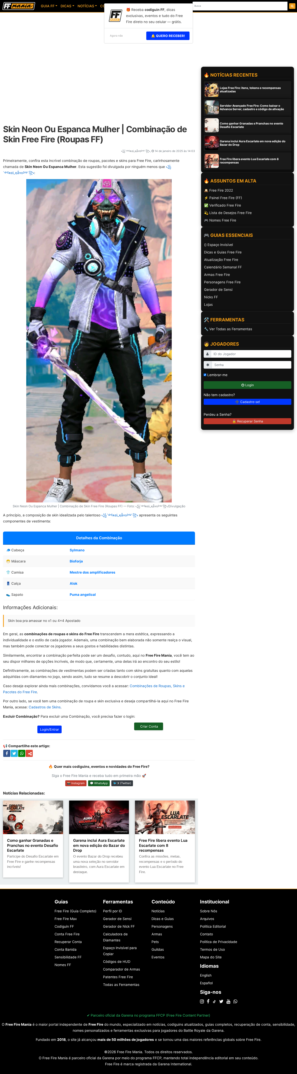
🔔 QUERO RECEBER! (168, 36)
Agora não (116, 35)
